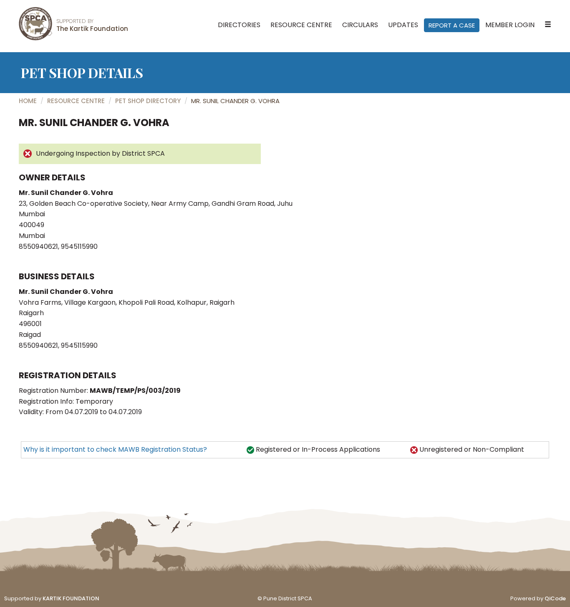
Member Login (510, 25)
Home (28, 100)
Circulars (360, 25)
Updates (403, 25)
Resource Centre (301, 25)
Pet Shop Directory (148, 100)
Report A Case (452, 25)
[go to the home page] (35, 24)
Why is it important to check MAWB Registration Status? (115, 449)
